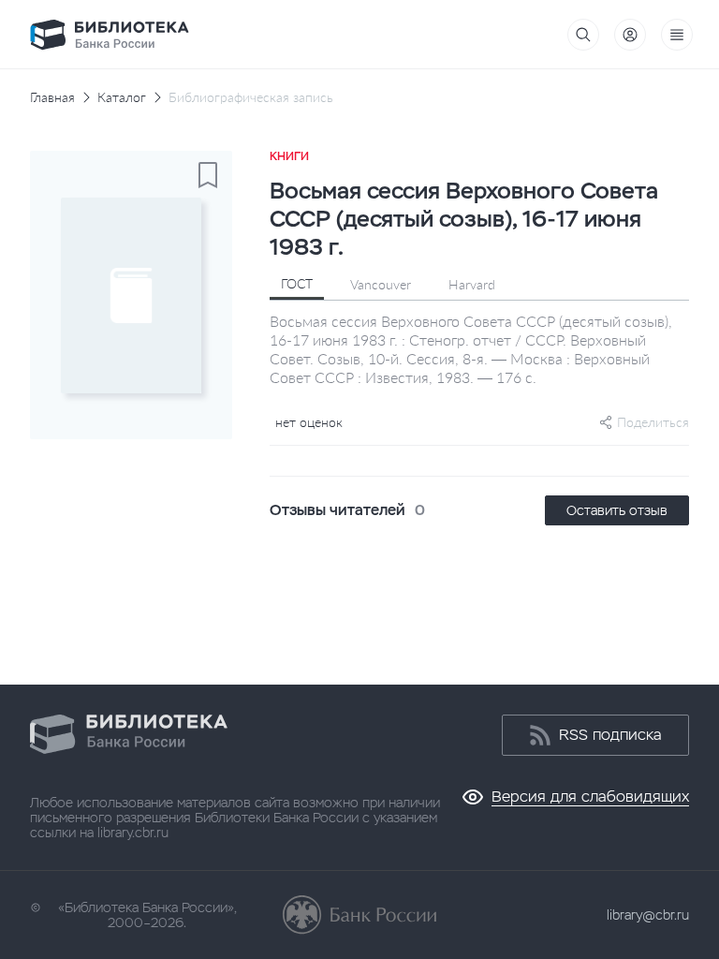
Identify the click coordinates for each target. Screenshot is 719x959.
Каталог (121, 97)
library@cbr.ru (648, 915)
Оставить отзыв (617, 510)
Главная (52, 97)
